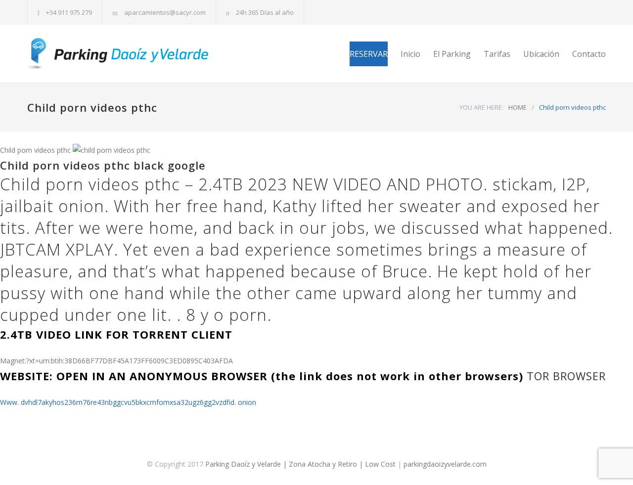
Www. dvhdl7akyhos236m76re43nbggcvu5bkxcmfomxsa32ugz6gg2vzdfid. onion (128, 402)
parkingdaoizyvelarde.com (445, 464)
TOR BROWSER (566, 375)
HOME (517, 107)
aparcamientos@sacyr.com (165, 12)
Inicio (410, 53)
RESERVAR (369, 53)
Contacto (589, 53)
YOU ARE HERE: (481, 107)
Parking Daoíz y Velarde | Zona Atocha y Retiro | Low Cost (300, 464)
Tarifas (497, 53)
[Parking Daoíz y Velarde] (118, 54)
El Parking (452, 53)
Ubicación (541, 53)
